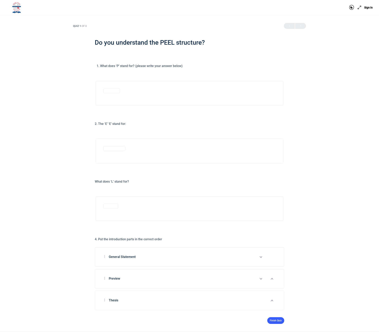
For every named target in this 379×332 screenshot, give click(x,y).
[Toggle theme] (352, 7)
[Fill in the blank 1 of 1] (111, 90)
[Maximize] (359, 7)
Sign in (368, 7)
